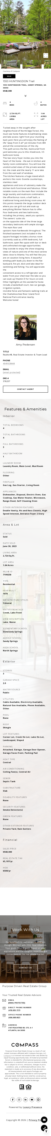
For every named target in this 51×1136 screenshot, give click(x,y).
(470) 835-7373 (14, 1010)
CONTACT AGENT (25, 389)
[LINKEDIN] (25, 1099)
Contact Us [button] (25, 968)
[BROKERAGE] (38, 1099)
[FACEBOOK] (12, 1099)
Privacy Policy (37, 1120)
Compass (7, 1056)
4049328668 (9, 363)
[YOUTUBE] (32, 1099)
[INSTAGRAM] (19, 1099)
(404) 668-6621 (14, 1017)
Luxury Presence (32, 1107)
